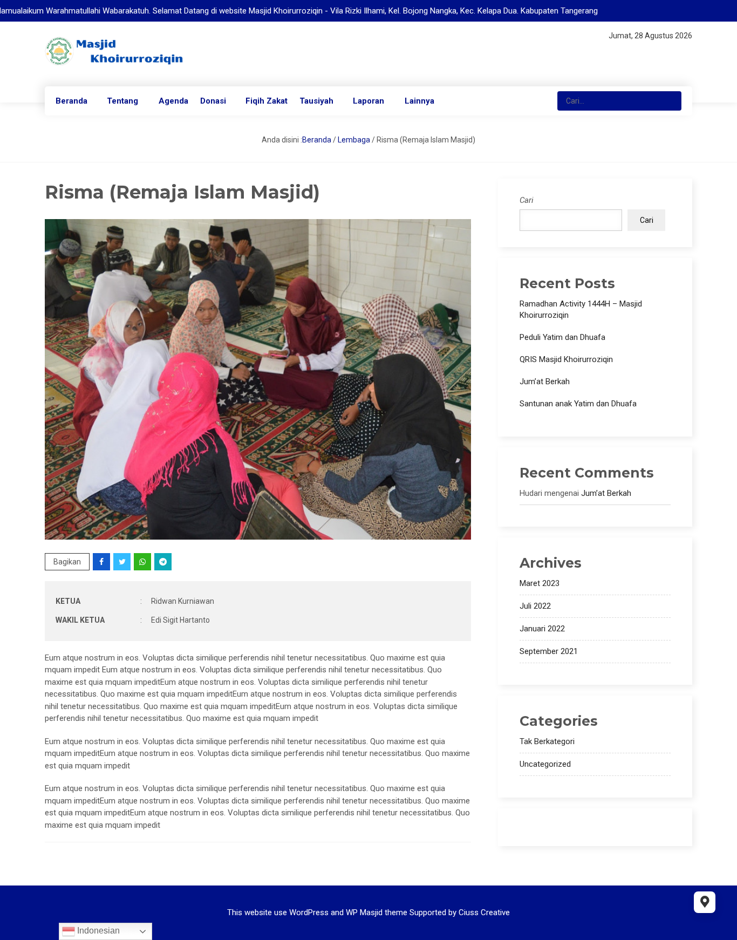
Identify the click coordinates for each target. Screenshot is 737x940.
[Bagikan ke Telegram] (163, 561)
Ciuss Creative (484, 912)
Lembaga (354, 139)
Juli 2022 (535, 606)
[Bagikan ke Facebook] (102, 561)
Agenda (173, 101)
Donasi (213, 101)
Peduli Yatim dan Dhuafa (562, 337)
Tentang (122, 101)
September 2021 (549, 651)
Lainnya (419, 101)
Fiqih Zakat (266, 101)
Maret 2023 (539, 583)
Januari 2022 (542, 629)
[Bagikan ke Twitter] (122, 561)
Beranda (71, 101)
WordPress (309, 912)
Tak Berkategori (547, 741)
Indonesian (97, 930)
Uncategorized (545, 764)
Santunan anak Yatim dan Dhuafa (578, 403)
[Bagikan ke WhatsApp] (143, 561)
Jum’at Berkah (545, 381)
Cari (527, 200)
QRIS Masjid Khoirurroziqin (566, 359)
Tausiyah (316, 101)
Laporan (368, 101)
